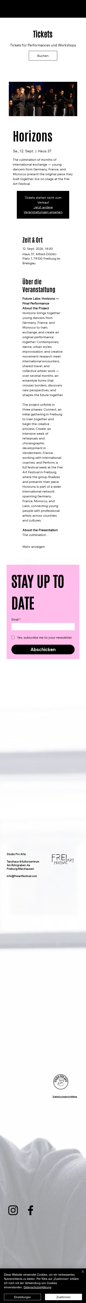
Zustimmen (63, 1297)
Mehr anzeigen (33, 547)
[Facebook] (30, 1210)
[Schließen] (80, 1274)
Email (16, 619)
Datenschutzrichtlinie (65, 1096)
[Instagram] (13, 1210)
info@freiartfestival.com (22, 876)
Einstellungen (22, 1297)
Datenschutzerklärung (37, 1287)
